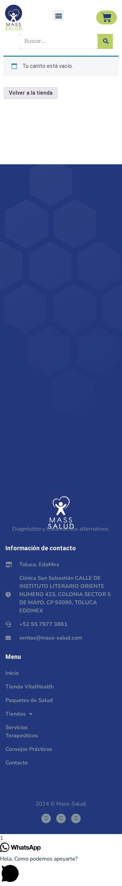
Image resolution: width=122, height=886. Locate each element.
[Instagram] (61, 818)
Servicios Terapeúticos (21, 731)
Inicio (12, 673)
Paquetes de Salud (29, 700)
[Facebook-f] (46, 818)
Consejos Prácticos (28, 749)
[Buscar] (105, 41)
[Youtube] (76, 818)
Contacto (16, 763)
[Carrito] (106, 17)
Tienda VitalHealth (29, 686)
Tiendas (15, 714)
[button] (58, 15)
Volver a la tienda (31, 93)
